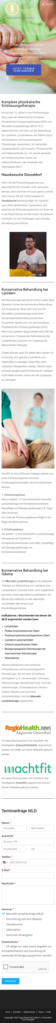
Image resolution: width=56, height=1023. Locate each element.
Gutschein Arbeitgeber (19, 935)
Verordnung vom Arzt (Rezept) (24, 919)
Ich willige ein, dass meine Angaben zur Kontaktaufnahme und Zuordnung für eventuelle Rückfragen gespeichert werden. (27, 951)
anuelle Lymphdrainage (21, 581)
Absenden (10, 981)
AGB (49, 1011)
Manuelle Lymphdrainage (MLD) (24, 913)
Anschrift (7, 836)
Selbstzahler (13, 929)
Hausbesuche (9, 200)
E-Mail (6, 870)
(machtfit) (21, 782)
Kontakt (17, 1011)
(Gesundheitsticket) (26, 745)
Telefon (7, 857)
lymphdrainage (28, 33)
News (41, 1011)
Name (6, 823)
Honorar (8, 909)
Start (7, 1011)
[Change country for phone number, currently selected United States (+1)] (5, 862)
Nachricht (9, 883)
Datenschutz (11, 942)
